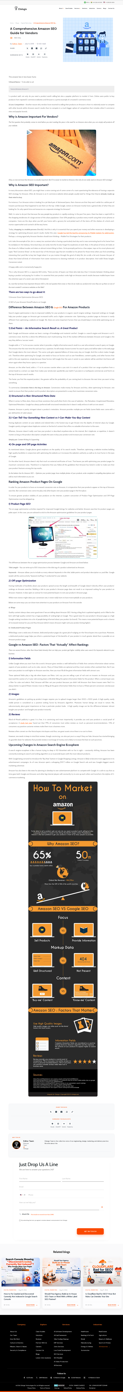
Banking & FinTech (87, 1335)
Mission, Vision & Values (18, 1347)
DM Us (87, 2)
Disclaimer (92, 1388)
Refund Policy (68, 1388)
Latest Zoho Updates (43, 1358)
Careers (99, 8)
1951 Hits (17, 38)
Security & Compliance (18, 1350)
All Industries (103, 1347)
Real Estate (103, 1332)
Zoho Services (59, 1347)
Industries (92, 8)
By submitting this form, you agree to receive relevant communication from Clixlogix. (44, 1220)
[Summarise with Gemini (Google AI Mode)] (39, 54)
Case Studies (69, 8)
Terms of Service (45, 1388)
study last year (26, 723)
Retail (83, 1339)
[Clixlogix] (25, 8)
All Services (58, 1365)
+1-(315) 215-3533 (110, 2)
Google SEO (58, 307)
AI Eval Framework (60, 1335)
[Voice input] (102, 1207)
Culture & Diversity (16, 1343)
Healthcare (85, 1332)
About (61, 8)
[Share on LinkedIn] (32, 48)
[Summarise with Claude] (27, 54)
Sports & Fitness (105, 1343)
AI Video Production (61, 1362)
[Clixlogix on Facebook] (24, 1378)
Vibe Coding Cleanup (61, 1339)
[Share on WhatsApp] (41, 48)
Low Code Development (62, 1350)
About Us (13, 1332)
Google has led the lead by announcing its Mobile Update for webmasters (85, 233)
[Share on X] (27, 48)
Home (12, 23)
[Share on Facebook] (36, 48)
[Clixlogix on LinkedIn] (69, 1378)
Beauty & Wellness (105, 1339)
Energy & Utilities (87, 1347)
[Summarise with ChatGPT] (33, 54)
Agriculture (103, 1335)
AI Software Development (63, 1332)
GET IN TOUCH (90, 1231)
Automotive (85, 1350)
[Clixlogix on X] (37, 1378)
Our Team (13, 1335)
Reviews (38, 1339)
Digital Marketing (26, 23)
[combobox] (22, 1195)
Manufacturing (86, 1343)
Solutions (84, 8)
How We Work (15, 1339)
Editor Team (17, 44)
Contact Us (111, 8)
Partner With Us (41, 1343)
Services (76, 8)
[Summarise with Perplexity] (44, 54)
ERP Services (58, 1343)
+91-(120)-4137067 (97, 2)
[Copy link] (46, 48)
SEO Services (58, 1354)
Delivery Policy (80, 1388)
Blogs (104, 8)
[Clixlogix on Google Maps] (51, 1378)
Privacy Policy (32, 1388)
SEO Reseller (58, 1358)
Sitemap (56, 1388)
